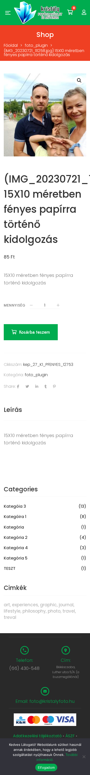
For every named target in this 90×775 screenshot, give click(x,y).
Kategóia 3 (15, 506)
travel (68, 611)
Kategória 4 (16, 547)
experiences (25, 605)
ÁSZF (70, 736)
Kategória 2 (16, 537)
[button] (79, 80)
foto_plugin (36, 375)
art (7, 605)
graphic (48, 605)
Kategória (14, 527)
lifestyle (12, 611)
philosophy (34, 611)
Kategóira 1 (15, 516)
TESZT (10, 568)
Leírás (13, 409)
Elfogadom (46, 767)
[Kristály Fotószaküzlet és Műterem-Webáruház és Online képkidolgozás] (39, 12)
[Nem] (83, 756)
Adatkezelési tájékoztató (38, 736)
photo (54, 611)
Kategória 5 (16, 558)
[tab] (45, 410)
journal (66, 605)
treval (10, 617)
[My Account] (84, 12)
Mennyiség (15, 305)
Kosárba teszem (34, 332)
